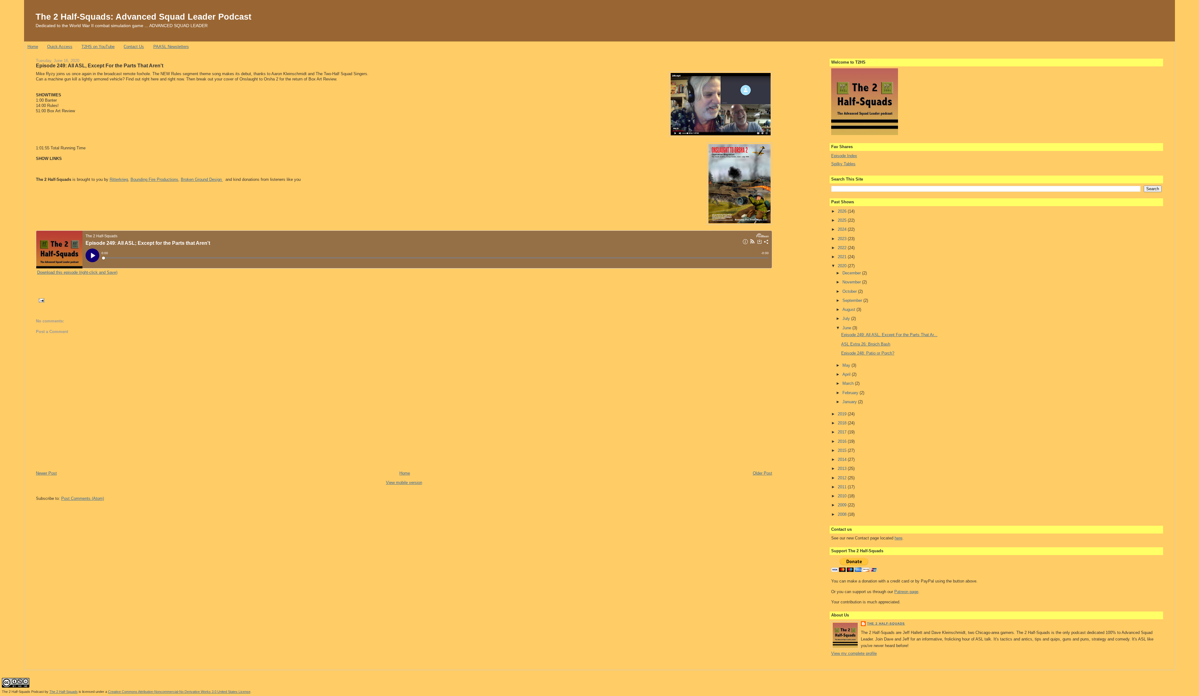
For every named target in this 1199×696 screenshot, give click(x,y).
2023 (843, 238)
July (846, 318)
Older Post (762, 473)
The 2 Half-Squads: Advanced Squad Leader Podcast (143, 17)
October (850, 291)
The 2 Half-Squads (886, 623)
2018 (843, 423)
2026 (843, 211)
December (852, 273)
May (846, 365)
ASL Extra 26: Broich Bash (865, 344)
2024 (843, 229)
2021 (843, 256)
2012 (843, 478)
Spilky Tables (843, 164)
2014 (843, 459)
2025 (843, 220)
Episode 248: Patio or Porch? (867, 353)
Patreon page (906, 591)
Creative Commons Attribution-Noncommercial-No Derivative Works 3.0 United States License (179, 692)
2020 (843, 265)
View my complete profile (854, 653)
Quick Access (59, 46)
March (848, 383)
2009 (843, 505)
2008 (843, 514)
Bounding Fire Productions (154, 179)
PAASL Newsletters (171, 46)
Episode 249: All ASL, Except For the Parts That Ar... (889, 334)
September (852, 300)
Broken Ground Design (202, 179)
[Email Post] (41, 300)
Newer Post (46, 473)
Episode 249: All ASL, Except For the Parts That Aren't (99, 65)
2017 (843, 432)
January (850, 401)
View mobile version (404, 482)
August (849, 309)
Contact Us (134, 46)
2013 (843, 468)
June (847, 328)
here (898, 538)
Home (32, 46)
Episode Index (844, 155)
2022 (843, 247)
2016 (843, 441)
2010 (843, 496)
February (851, 392)
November (852, 282)
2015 (843, 450)
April (847, 374)
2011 (843, 487)
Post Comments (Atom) (82, 498)
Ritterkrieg (119, 179)
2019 (843, 414)
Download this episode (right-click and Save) (77, 272)
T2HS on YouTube (98, 46)
